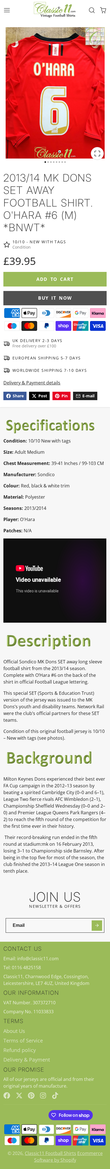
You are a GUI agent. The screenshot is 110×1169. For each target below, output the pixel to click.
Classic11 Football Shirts (50, 1153)
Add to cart (55, 279)
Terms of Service (23, 1040)
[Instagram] (43, 1095)
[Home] (55, 10)
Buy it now (55, 298)
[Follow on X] (19, 1095)
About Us (14, 1031)
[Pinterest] (31, 1095)
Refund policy (19, 1050)
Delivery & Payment (26, 1059)
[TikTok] (55, 1095)
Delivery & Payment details (31, 383)
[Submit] (97, 925)
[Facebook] (6, 1095)
